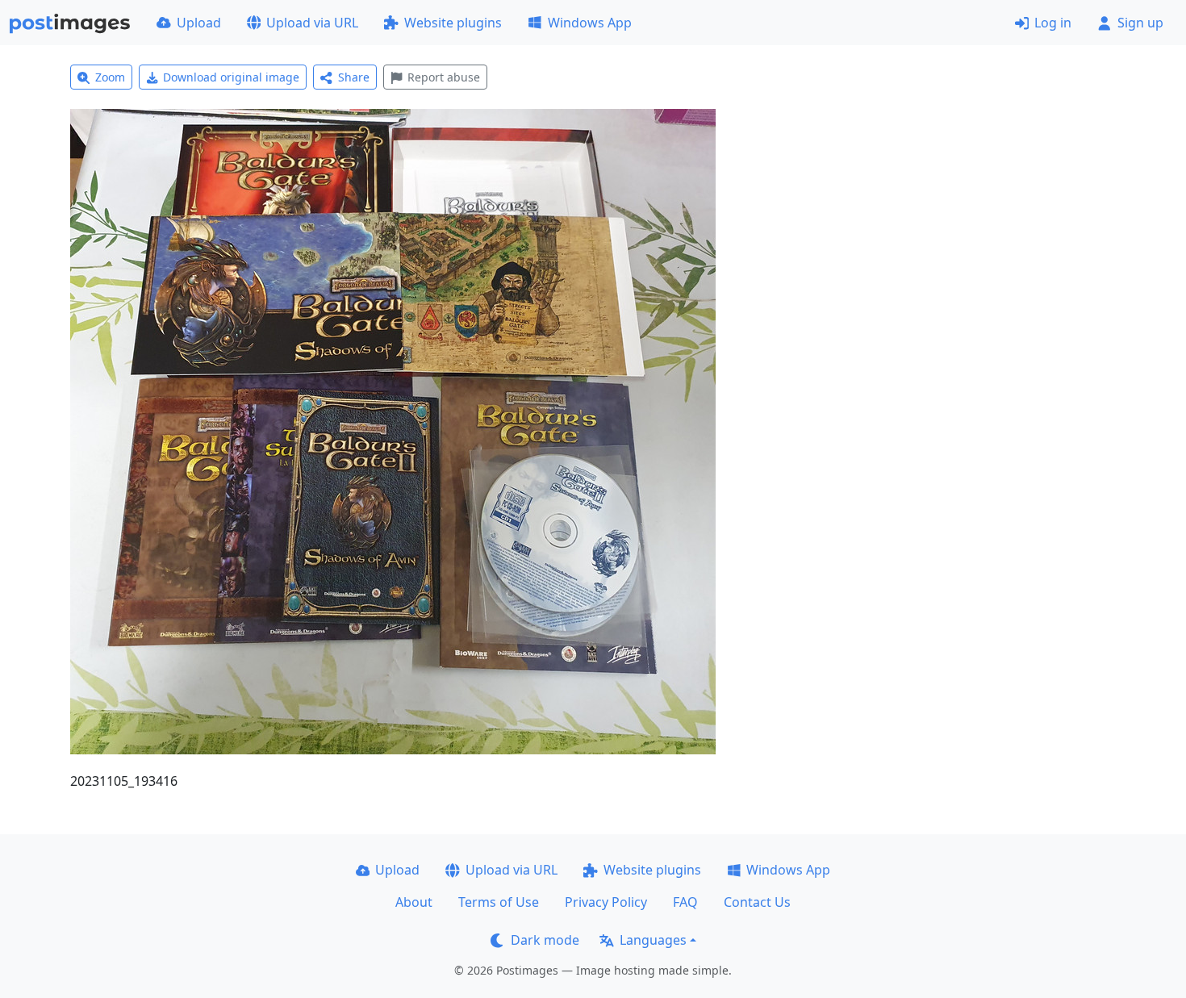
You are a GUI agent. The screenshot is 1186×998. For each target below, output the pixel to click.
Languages (653, 940)
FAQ (685, 902)
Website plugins (453, 22)
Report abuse (443, 77)
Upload (199, 22)
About (413, 902)
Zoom (110, 77)
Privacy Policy (606, 902)
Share (354, 77)
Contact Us (757, 902)
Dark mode (545, 940)
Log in (1052, 22)
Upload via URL (312, 22)
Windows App (590, 22)
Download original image (231, 77)
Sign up (1140, 22)
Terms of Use (498, 902)
